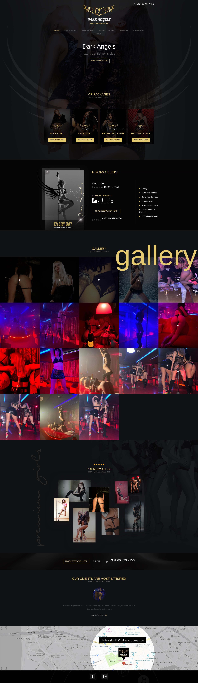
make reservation (99, 61)
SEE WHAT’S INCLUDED (57, 140)
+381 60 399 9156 (145, 4)
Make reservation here (106, 211)
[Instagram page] (105, 672)
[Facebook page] (93, 672)
